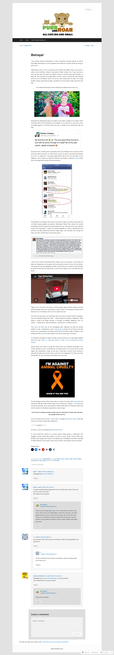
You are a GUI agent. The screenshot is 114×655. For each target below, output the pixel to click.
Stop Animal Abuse (71, 419)
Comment (77, 634)
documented (76, 401)
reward (43, 333)
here (76, 87)
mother (77, 158)
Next (93, 45)
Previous (87, 45)
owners (37, 307)
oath (45, 70)
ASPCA (53, 419)
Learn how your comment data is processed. (56, 642)
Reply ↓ (36, 478)
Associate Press (57, 430)
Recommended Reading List (38, 40)
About (27, 40)
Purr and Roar (43, 460)
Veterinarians (34, 460)
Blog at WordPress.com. (57, 649)
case (35, 327)
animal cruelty (60, 459)
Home (21, 40)
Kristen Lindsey (77, 459)
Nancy (35, 471)
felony (58, 403)
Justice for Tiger (46, 340)
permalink (56, 460)
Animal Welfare (47, 459)
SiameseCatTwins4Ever (39, 576)
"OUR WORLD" (48, 474)
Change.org (57, 329)
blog (32, 318)
